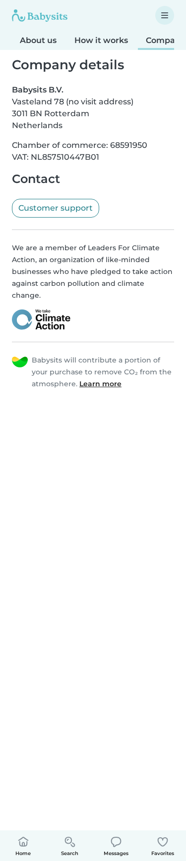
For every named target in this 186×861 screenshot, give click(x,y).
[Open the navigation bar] (164, 15)
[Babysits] (39, 15)
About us (38, 40)
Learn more (100, 383)
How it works (101, 40)
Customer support (55, 208)
